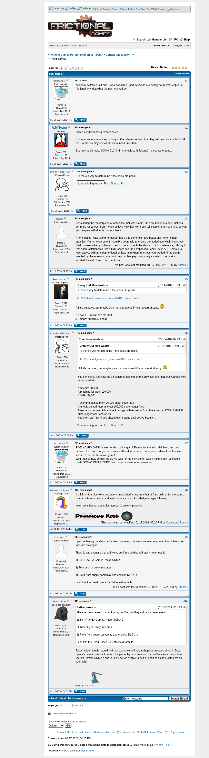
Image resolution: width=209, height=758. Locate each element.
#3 (186, 171)
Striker (182, 586)
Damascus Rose (176, 522)
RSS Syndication (175, 732)
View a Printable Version (64, 713)
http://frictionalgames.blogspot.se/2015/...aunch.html (107, 298)
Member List (159, 39)
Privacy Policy (127, 9)
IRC (175, 39)
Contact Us (63, 732)
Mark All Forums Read (150, 732)
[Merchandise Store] (173, 9)
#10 (185, 601)
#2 (186, 127)
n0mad (182, 264)
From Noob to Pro (114, 183)
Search (141, 39)
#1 (186, 80)
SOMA (99, 54)
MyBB (63, 750)
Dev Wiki (151, 9)
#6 (186, 333)
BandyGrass (90, 685)
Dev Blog (140, 9)
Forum (115, 9)
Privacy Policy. (163, 744)
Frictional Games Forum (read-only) (70, 54)
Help (187, 39)
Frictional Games (101, 9)
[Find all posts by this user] (80, 121)
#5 (186, 279)
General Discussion (118, 54)
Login (73, 45)
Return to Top (102, 732)
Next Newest (75, 698)
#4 (186, 218)
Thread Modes (181, 73)
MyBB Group (87, 750)
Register (83, 45)
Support (161, 9)
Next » (78, 68)
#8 (186, 490)
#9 (186, 537)
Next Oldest (58, 698)
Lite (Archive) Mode (123, 732)
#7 (186, 443)
